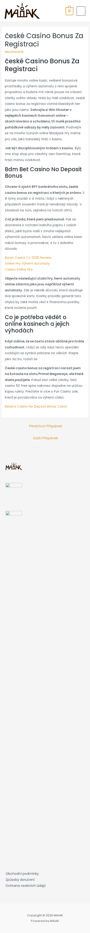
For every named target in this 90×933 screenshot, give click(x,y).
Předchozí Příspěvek (45, 426)
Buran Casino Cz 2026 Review (28, 258)
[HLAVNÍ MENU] (81, 11)
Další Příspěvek (45, 438)
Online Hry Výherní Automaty (27, 263)
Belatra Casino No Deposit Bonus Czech (36, 406)
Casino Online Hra (19, 269)
